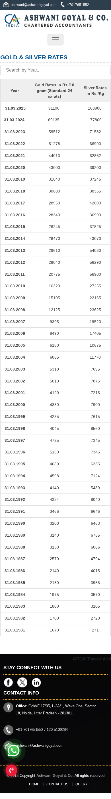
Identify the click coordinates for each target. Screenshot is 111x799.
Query (81, 784)
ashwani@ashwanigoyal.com (33, 5)
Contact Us (57, 784)
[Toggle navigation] (55, 39)
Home (34, 784)
